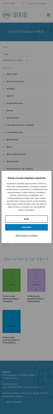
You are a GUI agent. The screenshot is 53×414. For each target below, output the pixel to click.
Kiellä (26, 219)
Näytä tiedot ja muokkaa (26, 235)
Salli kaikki (26, 227)
